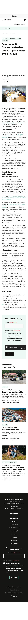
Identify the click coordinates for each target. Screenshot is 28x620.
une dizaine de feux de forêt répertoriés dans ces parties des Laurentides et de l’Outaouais (14, 197)
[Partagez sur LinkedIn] (7, 82)
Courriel (11, 322)
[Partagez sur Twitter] (5, 82)
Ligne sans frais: (14, 508)
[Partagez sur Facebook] (2, 82)
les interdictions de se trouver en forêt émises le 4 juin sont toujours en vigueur (13, 205)
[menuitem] (20, 24)
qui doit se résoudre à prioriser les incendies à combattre (12, 135)
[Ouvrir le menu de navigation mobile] (25, 20)
